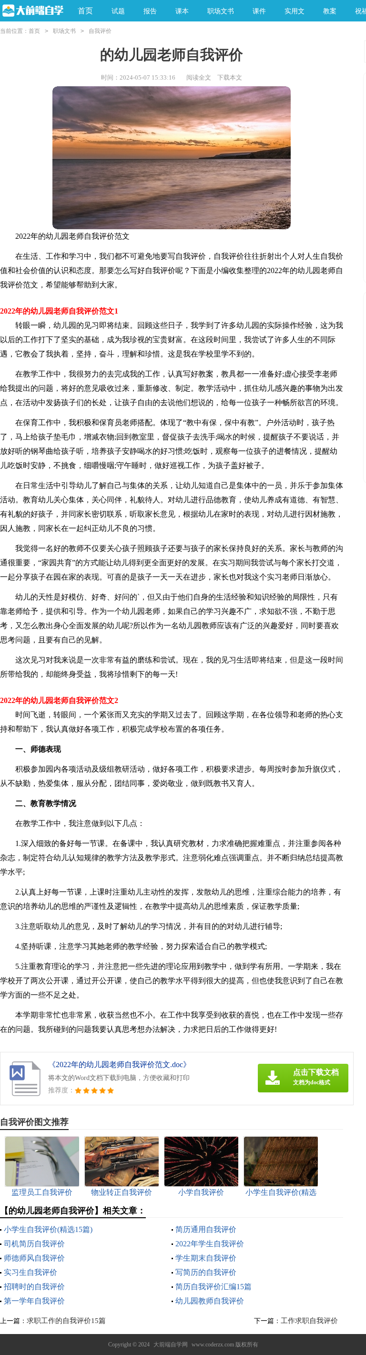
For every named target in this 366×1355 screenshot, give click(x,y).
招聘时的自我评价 (34, 1287)
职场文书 (64, 31)
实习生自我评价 (30, 1272)
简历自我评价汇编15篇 (213, 1287)
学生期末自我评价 (205, 1258)
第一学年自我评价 (34, 1301)
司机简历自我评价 (34, 1244)
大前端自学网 (170, 1344)
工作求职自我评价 (309, 1320)
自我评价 (100, 31)
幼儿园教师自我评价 (209, 1301)
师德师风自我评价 (34, 1258)
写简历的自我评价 (205, 1272)
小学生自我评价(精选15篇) (48, 1229)
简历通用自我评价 (205, 1229)
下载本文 (229, 77)
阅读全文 (198, 77)
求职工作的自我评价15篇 (66, 1320)
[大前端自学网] (31, 11)
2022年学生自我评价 (209, 1244)
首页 (85, 11)
